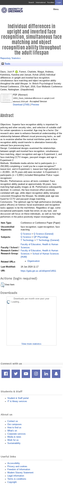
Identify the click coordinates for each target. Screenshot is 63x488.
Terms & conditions (16, 479)
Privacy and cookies (17, 466)
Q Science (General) (43, 234)
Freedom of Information (18, 469)
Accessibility (13, 463)
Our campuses (14, 424)
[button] (2, 284)
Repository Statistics (10, 58)
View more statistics (31, 344)
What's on (12, 430)
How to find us (14, 427)
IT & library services (17, 401)
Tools (7, 63)
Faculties (50, 2)
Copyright (12, 482)
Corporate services (16, 434)
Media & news (14, 437)
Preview (35, 104)
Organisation (33, 261)
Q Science (26, 234)
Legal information (15, 475)
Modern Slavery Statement (20, 472)
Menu (56, 9)
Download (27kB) (21, 104)
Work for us (13, 440)
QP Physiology (41, 237)
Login (59, 2)
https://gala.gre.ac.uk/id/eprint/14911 (38, 271)
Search (31, 2)
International (41, 2)
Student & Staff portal (18, 398)
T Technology (27, 240)
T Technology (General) (47, 240)
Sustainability (13, 443)
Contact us (12, 421)
